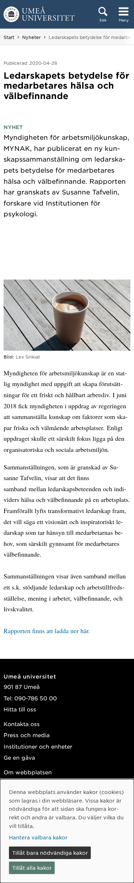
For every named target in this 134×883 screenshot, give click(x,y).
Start (9, 37)
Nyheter (31, 37)
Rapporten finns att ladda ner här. (47, 630)
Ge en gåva (19, 757)
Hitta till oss (20, 709)
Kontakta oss (22, 723)
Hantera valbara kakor (38, 837)
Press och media (27, 734)
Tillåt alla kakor (32, 867)
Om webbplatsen (28, 772)
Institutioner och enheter (38, 746)
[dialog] (67, 831)
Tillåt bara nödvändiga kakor (50, 852)
